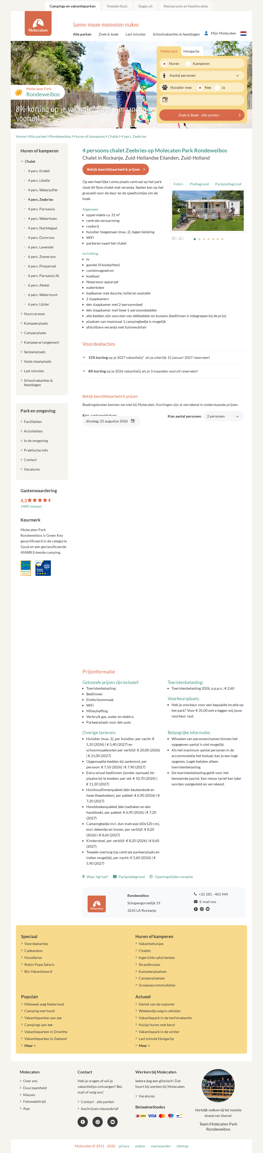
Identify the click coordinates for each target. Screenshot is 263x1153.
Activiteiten (33, 431)
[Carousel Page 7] (222, 239)
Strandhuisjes (149, 964)
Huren (174, 63)
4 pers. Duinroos (41, 237)
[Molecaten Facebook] (196, 909)
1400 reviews (31, 506)
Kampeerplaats (36, 323)
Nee (208, 87)
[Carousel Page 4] (209, 239)
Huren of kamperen (40, 150)
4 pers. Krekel (39, 171)
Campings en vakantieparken (73, 6)
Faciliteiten (33, 421)
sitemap (182, 1146)
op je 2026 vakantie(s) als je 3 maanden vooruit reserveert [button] (143, 371)
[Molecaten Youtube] (208, 909)
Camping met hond (39, 1011)
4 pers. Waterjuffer (43, 190)
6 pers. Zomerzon (42, 256)
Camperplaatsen (152, 978)
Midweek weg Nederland (44, 1004)
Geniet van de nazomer (157, 1004)
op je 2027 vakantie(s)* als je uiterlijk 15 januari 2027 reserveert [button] (149, 357)
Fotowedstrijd (34, 1101)
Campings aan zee (38, 1024)
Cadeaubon (33, 950)
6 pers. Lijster (38, 304)
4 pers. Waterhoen (42, 218)
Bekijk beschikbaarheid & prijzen (113, 169)
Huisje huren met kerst (157, 1024)
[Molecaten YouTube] (112, 1122)
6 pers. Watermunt (43, 294)
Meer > (30, 1045)
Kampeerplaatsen (153, 971)
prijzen (140, 1146)
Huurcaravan (34, 313)
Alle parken (82, 34)
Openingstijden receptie (173, 876)
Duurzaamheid (35, 1088)
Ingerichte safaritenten (157, 957)
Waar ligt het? (97, 876)
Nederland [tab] (169, 51)
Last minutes (136, 34)
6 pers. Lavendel (40, 247)
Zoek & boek (108, 34)
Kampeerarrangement (41, 342)
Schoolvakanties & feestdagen (176, 34)
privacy (124, 1146)
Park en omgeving (38, 410)
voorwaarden (161, 1146)
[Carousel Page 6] (218, 239)
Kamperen (199, 63)
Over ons (30, 1081)
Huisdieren (33, 957)
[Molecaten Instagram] (202, 909)
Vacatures (32, 469)
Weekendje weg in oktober (160, 1011)
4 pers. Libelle (39, 180)
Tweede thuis (117, 6)
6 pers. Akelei (38, 285)
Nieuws (29, 1095)
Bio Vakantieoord (38, 971)
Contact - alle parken (97, 1101)
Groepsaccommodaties (157, 985)
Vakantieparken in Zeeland (45, 1038)
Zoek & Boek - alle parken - (200, 115)
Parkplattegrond (131, 876)
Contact (30, 459)
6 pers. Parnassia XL (44, 275)
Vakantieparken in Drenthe (45, 1031)
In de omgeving (36, 440)
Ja (223, 87)
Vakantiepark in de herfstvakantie (165, 1018)
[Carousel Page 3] (204, 239)
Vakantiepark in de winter (159, 1031)
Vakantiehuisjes (151, 943)
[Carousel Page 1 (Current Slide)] (195, 239)
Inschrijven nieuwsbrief (99, 1108)
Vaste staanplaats (37, 361)
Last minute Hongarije (156, 1038)
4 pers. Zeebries (40, 199)
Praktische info (36, 450)
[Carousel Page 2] (199, 239)
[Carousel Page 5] (213, 239)
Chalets (145, 950)
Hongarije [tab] (191, 51)
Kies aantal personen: (196, 419)
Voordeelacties (36, 943)
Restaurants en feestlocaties (186, 6)
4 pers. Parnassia (41, 209)
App (26, 1108)
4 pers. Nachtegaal (42, 228)
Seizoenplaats (34, 352)
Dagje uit (145, 6)
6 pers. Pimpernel (42, 266)
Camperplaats (35, 333)
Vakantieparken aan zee (43, 1018)
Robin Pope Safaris (39, 964)
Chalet (30, 161)
